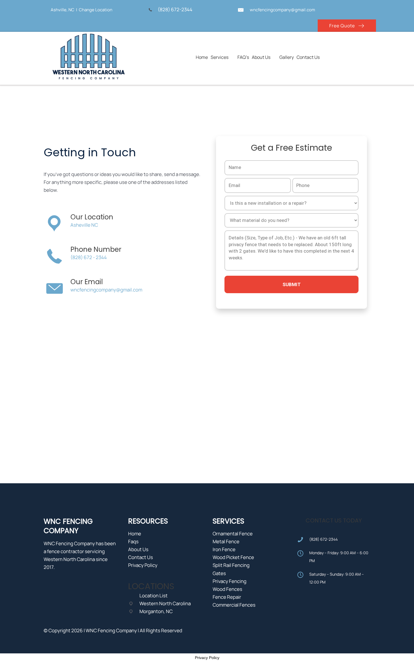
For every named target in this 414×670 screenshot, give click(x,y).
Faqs (133, 541)
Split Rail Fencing (231, 565)
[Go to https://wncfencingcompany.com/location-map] (44, 9)
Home (134, 533)
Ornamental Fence (233, 533)
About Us (138, 549)
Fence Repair (227, 597)
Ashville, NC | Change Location (81, 10)
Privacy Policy (142, 565)
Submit (291, 284)
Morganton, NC (156, 611)
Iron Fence (224, 549)
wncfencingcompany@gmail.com (282, 10)
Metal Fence (226, 541)
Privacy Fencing (229, 581)
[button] (347, 25)
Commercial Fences (234, 605)
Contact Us (140, 557)
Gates (219, 573)
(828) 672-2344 (176, 9)
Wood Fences (227, 589)
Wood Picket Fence (233, 557)
